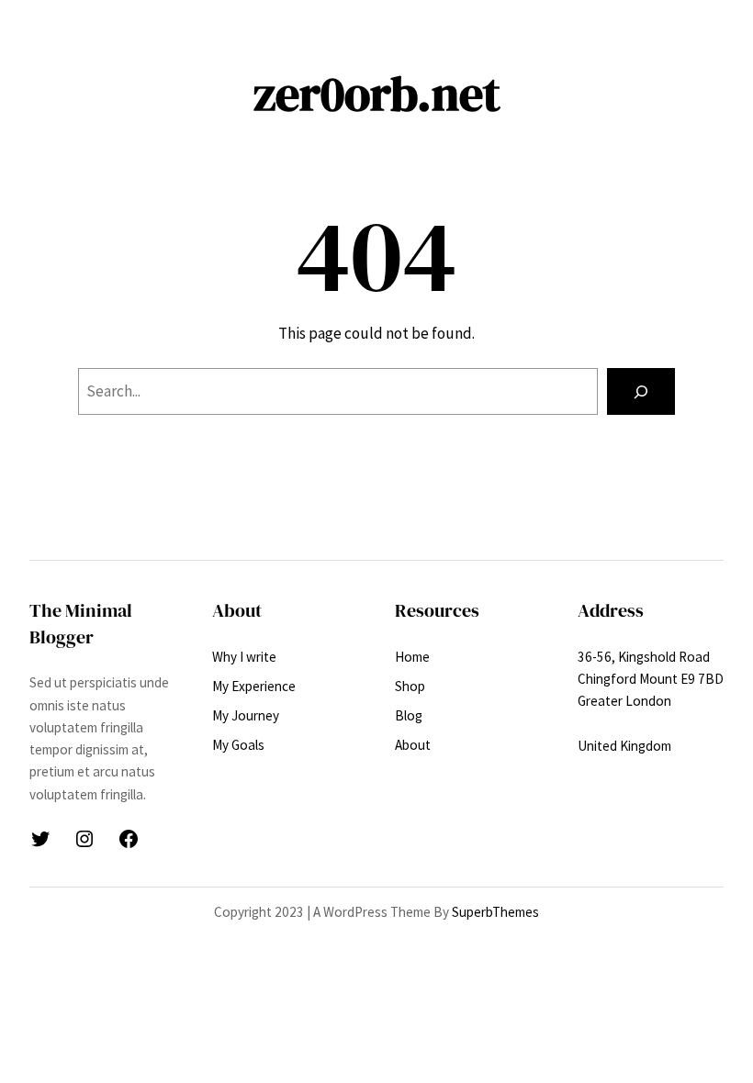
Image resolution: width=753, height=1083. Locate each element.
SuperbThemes (495, 912)
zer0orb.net (376, 93)
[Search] (641, 391)
